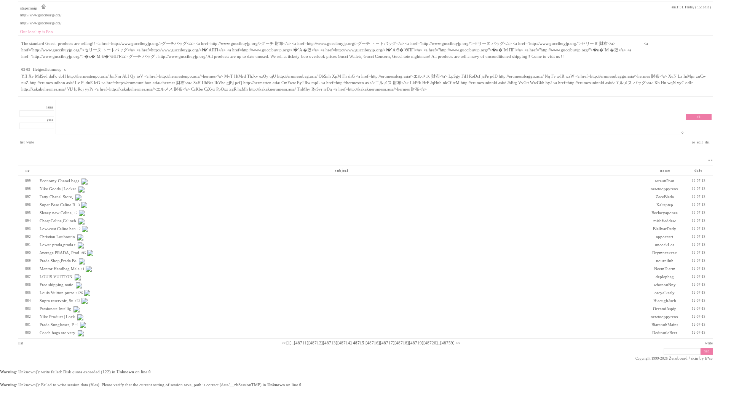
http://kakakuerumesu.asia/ (272, 89)
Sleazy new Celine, (56, 213)
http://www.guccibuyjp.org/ (41, 15)
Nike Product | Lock (57, 317)
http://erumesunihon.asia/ (52, 83)
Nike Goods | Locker (58, 189)
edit (700, 142)
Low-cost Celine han (58, 229)
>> (458, 343)
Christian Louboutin (57, 237)
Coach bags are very (57, 333)
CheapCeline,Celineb (58, 221)
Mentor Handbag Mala (60, 269)
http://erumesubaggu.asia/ (521, 76)
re (694, 142)
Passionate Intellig (55, 309)
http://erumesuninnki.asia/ (483, 83)
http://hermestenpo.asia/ (88, 76)
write (30, 142)
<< (284, 343)
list (22, 142)
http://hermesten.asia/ (261, 83)
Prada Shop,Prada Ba (58, 261)
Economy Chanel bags (59, 181)
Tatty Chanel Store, (56, 197)
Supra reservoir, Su (56, 301)
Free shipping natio (56, 285)
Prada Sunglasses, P (57, 325)
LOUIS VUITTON (56, 277)
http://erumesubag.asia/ (297, 76)
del (707, 142)
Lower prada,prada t (57, 245)
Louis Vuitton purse (57, 293)
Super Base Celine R (57, 205)
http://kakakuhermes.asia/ (43, 89)
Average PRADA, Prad (59, 253)
